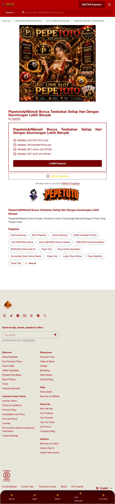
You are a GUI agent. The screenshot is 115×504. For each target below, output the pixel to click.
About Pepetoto (10, 356)
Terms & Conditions (12, 405)
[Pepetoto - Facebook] (18, 315)
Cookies (6, 423)
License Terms (9, 400)
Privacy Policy (29, 340)
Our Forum (45, 426)
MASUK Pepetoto (71, 183)
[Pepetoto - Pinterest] (38, 315)
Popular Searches (11, 388)
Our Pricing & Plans (12, 361)
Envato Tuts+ (27, 486)
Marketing (45, 370)
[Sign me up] (55, 334)
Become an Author (49, 443)
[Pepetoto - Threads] (31, 315)
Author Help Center (49, 452)
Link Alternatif (78, 499)
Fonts (5, 383)
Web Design (46, 374)
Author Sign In (47, 448)
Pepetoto (16, 118)
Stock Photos (8, 379)
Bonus (11, 499)
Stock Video (8, 365)
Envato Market (9, 486)
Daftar (57, 499)
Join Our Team (47, 422)
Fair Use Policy (9, 418)
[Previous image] (6, 63)
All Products (77, 486)
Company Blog (47, 431)
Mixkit (64, 486)
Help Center (46, 391)
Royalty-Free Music (11, 374)
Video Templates (10, 370)
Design (43, 365)
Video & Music (47, 361)
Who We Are (46, 408)
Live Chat (103, 499)
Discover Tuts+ (47, 356)
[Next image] (109, 63)
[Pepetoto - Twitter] (45, 315)
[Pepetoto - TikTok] (11, 315)
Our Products (46, 413)
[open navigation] (109, 4)
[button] (57, 63)
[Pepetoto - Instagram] (4, 315)
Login (34, 499)
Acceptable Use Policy (13, 414)
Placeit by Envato (47, 486)
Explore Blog (46, 379)
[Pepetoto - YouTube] (24, 315)
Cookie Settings (10, 435)
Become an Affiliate (49, 396)
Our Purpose (46, 417)
